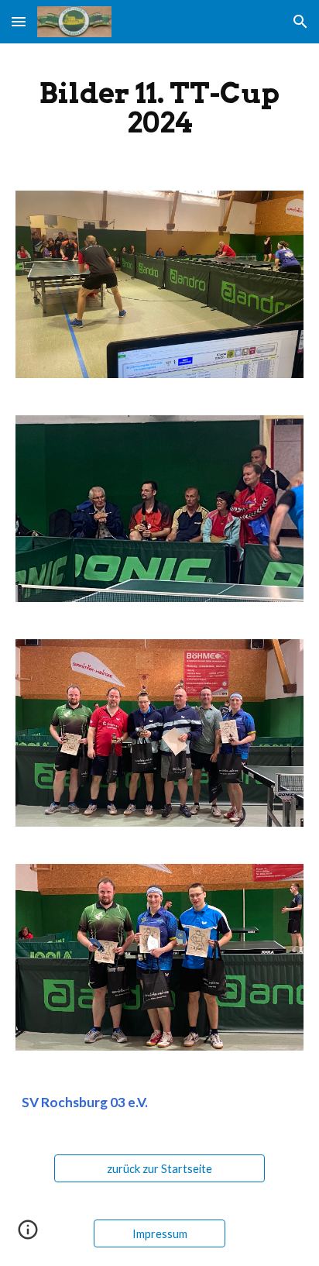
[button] (18, 21)
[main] (159, 107)
